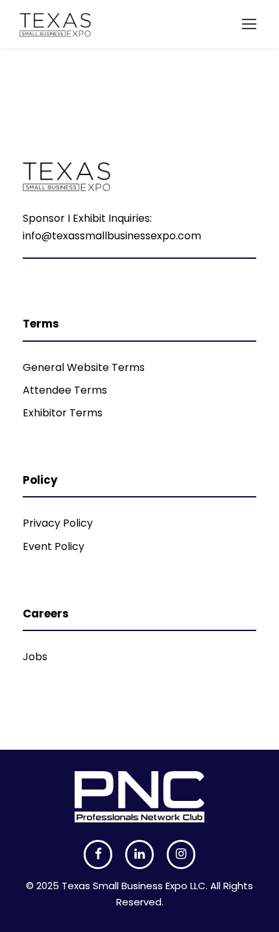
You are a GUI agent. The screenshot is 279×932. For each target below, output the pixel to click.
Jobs (35, 656)
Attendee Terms (65, 390)
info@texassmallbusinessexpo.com (112, 235)
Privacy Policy (58, 523)
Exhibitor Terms (63, 412)
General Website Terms (84, 367)
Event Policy (53, 546)
